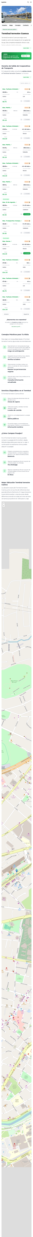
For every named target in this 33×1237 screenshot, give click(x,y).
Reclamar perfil (16, 326)
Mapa (11, 25)
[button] (16, 870)
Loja (24, 96)
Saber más (24, 55)
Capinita (3, 2)
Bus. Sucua (6, 241)
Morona (24, 133)
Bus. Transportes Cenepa (11, 221)
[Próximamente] (21, 101)
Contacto (26, 25)
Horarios (4, 25)
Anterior (6, 314)
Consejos (17, 25)
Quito (24, 267)
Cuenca (4, 96)
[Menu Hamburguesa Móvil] (31, 2)
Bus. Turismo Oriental (10, 89)
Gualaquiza (25, 209)
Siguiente (26, 314)
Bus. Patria (6, 107)
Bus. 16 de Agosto (9, 202)
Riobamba (25, 114)
